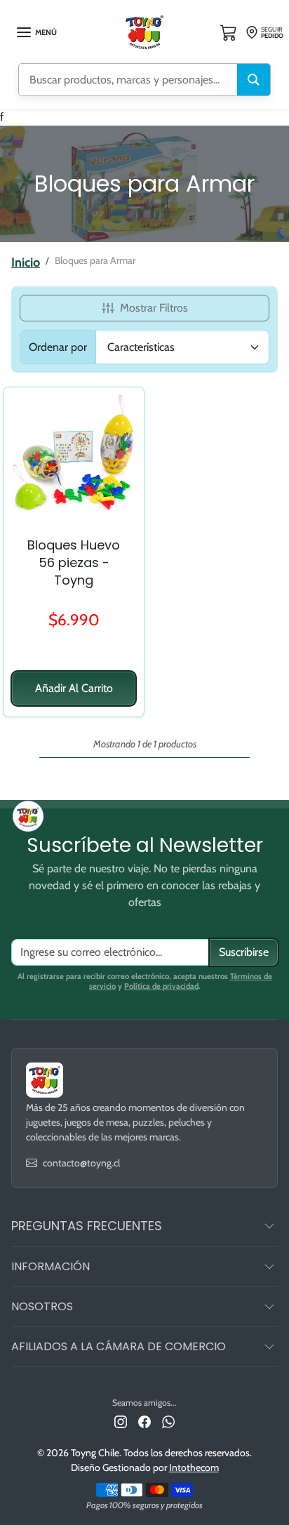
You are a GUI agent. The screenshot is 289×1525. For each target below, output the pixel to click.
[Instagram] (121, 1421)
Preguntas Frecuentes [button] (86, 1225)
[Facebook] (144, 1421)
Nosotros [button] (42, 1306)
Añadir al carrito (74, 688)
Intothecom (194, 1467)
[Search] (253, 79)
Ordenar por (58, 347)
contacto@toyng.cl (81, 1163)
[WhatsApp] (168, 1421)
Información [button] (50, 1266)
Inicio (25, 262)
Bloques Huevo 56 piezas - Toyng (73, 562)
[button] (36, 32)
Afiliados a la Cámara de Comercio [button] (118, 1346)
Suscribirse (244, 952)
